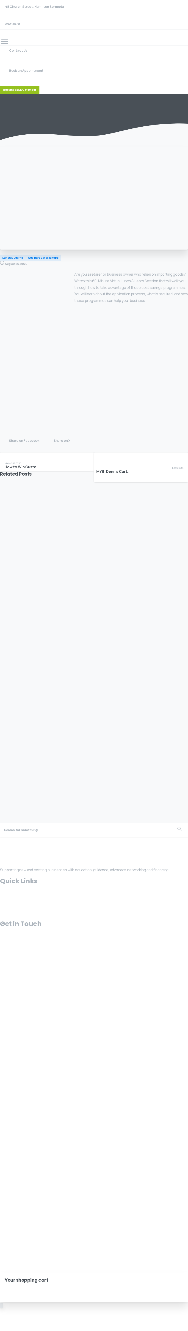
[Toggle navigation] (4, 41)
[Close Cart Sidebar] (6, 1287)
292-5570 (12, 23)
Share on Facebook (24, 440)
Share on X (62, 440)
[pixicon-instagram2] (8, 840)
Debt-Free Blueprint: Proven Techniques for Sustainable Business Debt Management (86, 794)
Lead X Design (46, 994)
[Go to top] (1, 1305)
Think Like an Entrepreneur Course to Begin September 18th (73, 711)
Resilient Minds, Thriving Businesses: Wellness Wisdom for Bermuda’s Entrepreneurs (85, 627)
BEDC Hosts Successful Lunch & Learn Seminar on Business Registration (87, 544)
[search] (7, 1219)
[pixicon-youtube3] (18, 840)
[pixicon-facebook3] (13, 840)
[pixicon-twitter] (2, 840)
